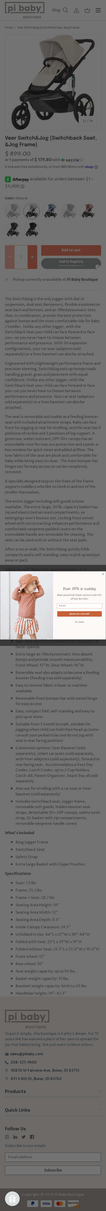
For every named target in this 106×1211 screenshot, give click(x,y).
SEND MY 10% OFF (79, 613)
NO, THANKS (79, 622)
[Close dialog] (103, 574)
